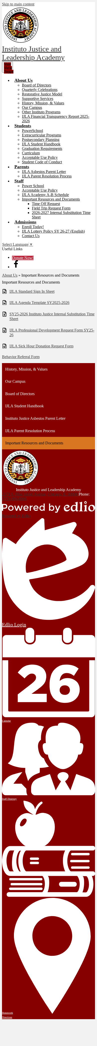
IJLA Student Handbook (41, 144)
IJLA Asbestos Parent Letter (44, 171)
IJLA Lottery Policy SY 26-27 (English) (53, 231)
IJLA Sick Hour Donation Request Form (41, 346)
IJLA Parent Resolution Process (47, 176)
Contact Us (31, 236)
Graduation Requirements (42, 148)
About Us (9, 275)
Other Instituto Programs (41, 112)
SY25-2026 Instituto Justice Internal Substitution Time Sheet (52, 316)
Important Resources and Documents (51, 199)
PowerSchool (32, 130)
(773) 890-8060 (14, 499)
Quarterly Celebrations (39, 89)
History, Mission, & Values (43, 103)
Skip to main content (18, 4)
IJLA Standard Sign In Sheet (31, 291)
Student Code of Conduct (42, 162)
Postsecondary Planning (40, 139)
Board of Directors (36, 85)
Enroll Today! (33, 227)
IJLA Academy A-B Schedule (45, 195)
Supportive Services (37, 98)
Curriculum (31, 153)
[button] (23, 80)
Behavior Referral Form (21, 357)
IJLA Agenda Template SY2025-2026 (39, 302)
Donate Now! (23, 258)
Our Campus (32, 107)
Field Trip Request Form (51, 208)
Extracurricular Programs (41, 135)
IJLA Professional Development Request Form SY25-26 (51, 332)
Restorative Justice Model (42, 94)
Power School (33, 186)
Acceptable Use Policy (40, 157)
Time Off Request (46, 204)
